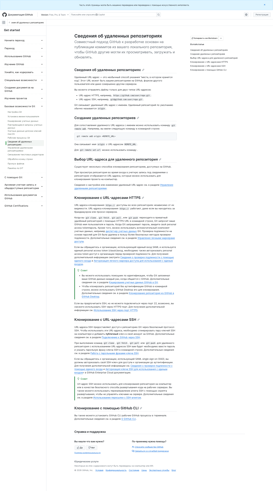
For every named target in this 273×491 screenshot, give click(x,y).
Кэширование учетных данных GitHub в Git (133, 282)
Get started (12, 30)
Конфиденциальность (116, 470)
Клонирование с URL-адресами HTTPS (107, 198)
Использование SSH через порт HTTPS (115, 310)
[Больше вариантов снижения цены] (221, 38)
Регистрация (262, 14)
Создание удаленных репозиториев (105, 118)
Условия (99, 470)
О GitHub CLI (128, 418)
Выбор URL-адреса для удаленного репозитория (116, 159)
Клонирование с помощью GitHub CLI (106, 408)
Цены (144, 470)
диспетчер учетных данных (121, 231)
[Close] (265, 4)
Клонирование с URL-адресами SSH (105, 320)
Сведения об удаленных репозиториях (25, 22)
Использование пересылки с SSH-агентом (117, 397)
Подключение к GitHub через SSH (121, 337)
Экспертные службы (159, 470)
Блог (174, 470)
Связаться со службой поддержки (152, 451)
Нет (93, 447)
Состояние (134, 470)
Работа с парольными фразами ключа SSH (114, 353)
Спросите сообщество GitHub (149, 447)
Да (81, 447)
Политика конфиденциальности (87, 453)
